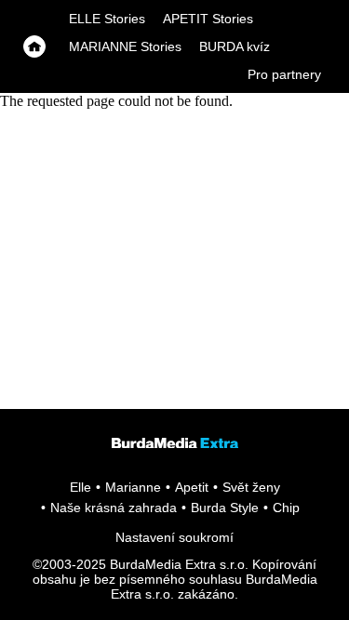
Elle (80, 487)
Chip (286, 507)
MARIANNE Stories (125, 46)
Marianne (133, 487)
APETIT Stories (208, 18)
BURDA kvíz (234, 46)
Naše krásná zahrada (113, 507)
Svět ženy (251, 487)
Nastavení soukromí (174, 537)
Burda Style (225, 507)
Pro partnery (284, 74)
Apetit (191, 487)
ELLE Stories (107, 18)
